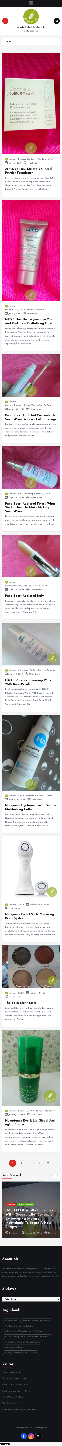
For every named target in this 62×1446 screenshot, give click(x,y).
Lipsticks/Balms (13, 586)
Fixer (20, 494)
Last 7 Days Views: (12, 1385)
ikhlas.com (12, 1321)
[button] (52, 1175)
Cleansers (23, 670)
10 (39, 1163)
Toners (48, 796)
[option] (31, 1210)
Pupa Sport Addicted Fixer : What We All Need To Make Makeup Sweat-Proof (30, 507)
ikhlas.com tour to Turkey (37, 1321)
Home (7, 41)
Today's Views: (10, 1372)
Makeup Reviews (26, 159)
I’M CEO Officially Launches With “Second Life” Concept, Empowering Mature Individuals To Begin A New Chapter (29, 1219)
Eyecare (22, 1111)
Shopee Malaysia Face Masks (22, 1353)
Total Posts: (8, 1403)
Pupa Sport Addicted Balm (24, 595)
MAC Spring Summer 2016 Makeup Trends (28, 1337)
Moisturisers (11, 310)
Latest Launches (25, 1205)
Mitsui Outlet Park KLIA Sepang (23, 1342)
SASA (51, 159)
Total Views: (8, 1397)
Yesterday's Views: (12, 1378)
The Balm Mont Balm (20, 1003)
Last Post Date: (10, 1410)
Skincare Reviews (36, 310)
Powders (41, 159)
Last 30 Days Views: (13, 1391)
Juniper (12, 159)
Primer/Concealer (33, 405)
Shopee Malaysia (15, 1347)
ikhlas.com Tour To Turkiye (20, 1326)
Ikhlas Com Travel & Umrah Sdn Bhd (25, 1331)
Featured (11, 1205)
